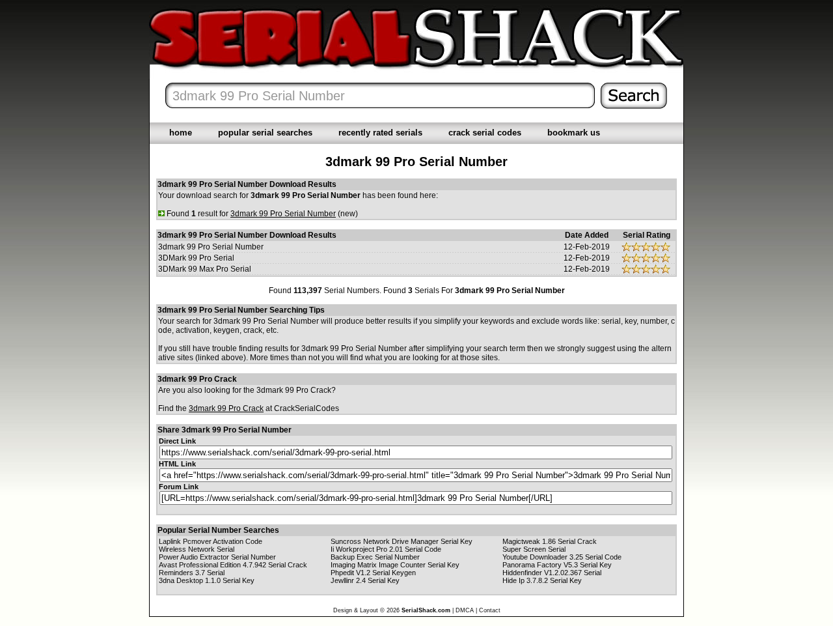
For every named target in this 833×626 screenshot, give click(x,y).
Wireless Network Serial (196, 549)
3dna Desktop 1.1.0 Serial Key (206, 580)
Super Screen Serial (534, 549)
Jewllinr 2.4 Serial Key (365, 580)
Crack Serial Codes (484, 132)
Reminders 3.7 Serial (192, 572)
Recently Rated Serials (380, 132)
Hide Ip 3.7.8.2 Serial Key (542, 580)
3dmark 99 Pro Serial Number (211, 246)
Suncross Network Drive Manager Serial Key (401, 541)
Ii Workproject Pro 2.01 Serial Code (386, 549)
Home (180, 132)
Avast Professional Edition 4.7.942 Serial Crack (233, 565)
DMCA (465, 610)
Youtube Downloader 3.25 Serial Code (561, 557)
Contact (489, 610)
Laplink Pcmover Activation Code (210, 541)
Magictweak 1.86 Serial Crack (549, 541)
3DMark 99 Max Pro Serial (204, 269)
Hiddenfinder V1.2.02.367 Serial (551, 572)
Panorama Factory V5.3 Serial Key (557, 565)
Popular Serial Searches (265, 132)
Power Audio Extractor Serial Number (217, 557)
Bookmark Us (573, 132)
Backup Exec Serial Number (375, 557)
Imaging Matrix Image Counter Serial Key (395, 565)
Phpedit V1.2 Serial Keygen (373, 572)
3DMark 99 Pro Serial (196, 258)
